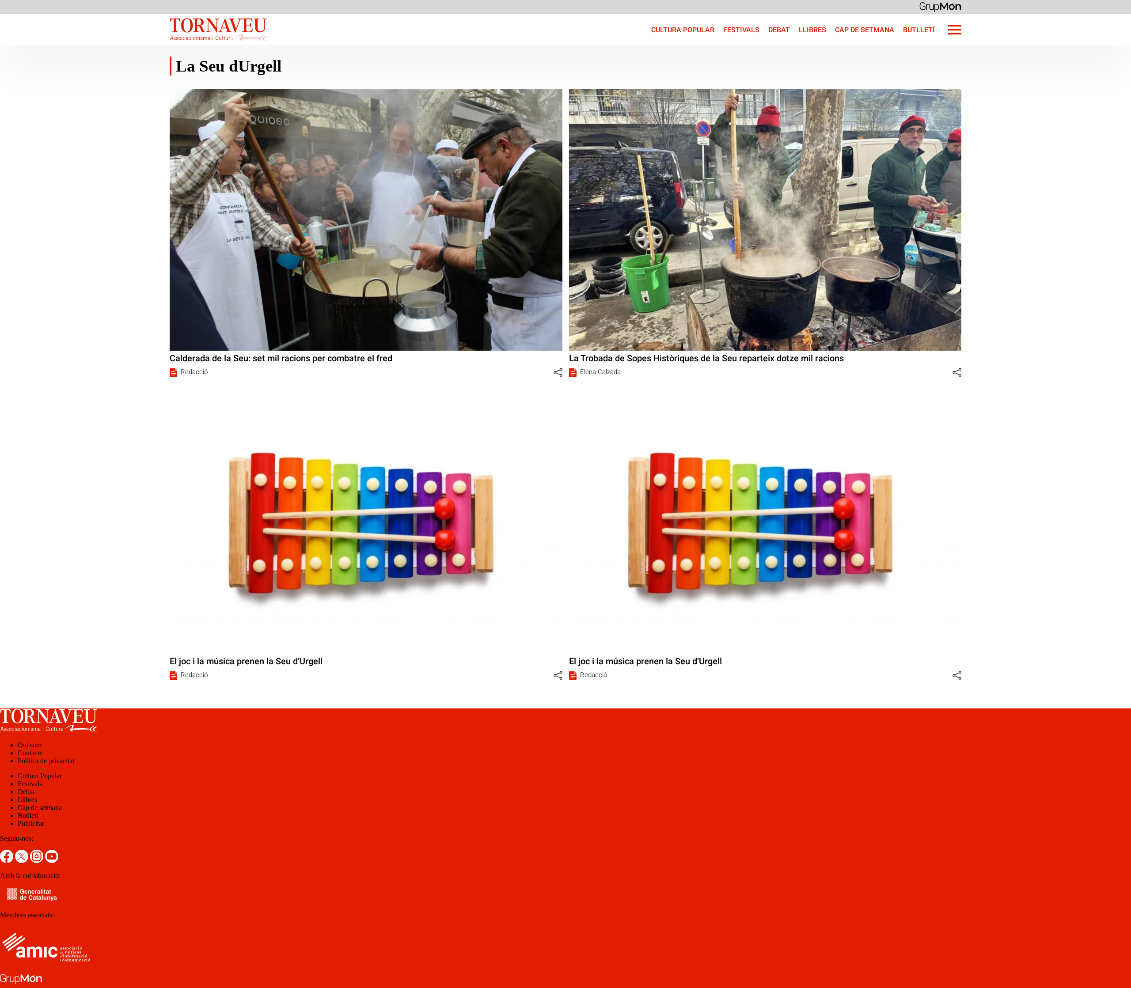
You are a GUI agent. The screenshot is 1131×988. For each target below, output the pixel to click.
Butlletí (919, 30)
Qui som (30, 745)
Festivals (741, 30)
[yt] (51, 860)
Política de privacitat (46, 761)
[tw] (22, 860)
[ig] (37, 860)
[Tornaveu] (133, 42)
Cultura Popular (682, 30)
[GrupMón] (940, 6)
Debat (779, 30)
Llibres (812, 30)
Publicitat (31, 823)
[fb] (7, 860)
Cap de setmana (864, 30)
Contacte (30, 753)
